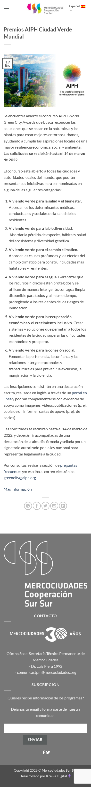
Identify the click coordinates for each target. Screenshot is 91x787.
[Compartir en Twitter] (45, 506)
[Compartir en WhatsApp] (28, 506)
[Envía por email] (54, 506)
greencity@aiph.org (20, 477)
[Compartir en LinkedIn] (63, 506)
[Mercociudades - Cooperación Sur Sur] (45, 8)
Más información (18, 489)
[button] (6, 8)
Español (74, 6)
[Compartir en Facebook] (37, 506)
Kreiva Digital (57, 776)
